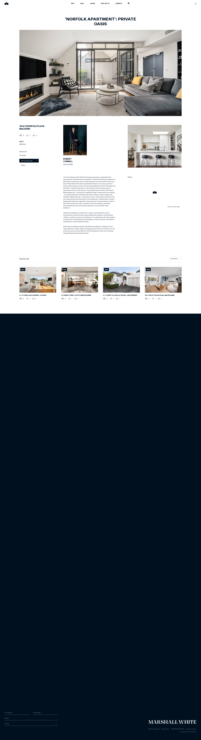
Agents (118, 3)
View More (173, 258)
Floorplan (22, 155)
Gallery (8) (23, 151)
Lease (92, 3)
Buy (72, 3)
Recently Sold (24, 258)
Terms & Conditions (154, 729)
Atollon (194, 729)
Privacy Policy (165, 729)
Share (23, 165)
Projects (105, 3)
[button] (155, 192)
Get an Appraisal (27, 161)
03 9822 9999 (9, 729)
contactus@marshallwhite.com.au (16, 731)
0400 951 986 (68, 164)
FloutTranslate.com (191, 731)
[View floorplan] (178, 113)
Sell (82, 3)
